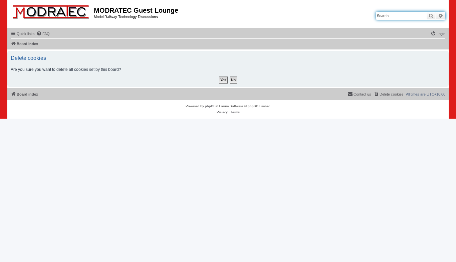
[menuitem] (43, 34)
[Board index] (51, 11)
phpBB (210, 106)
